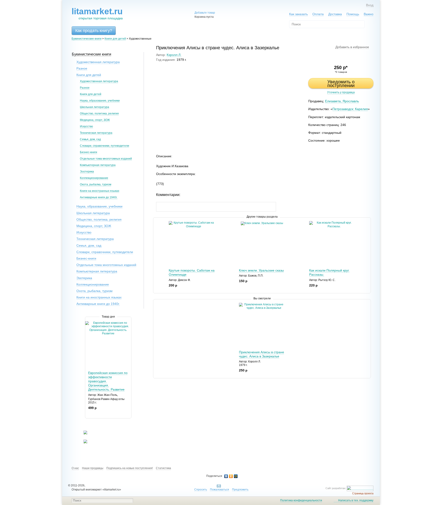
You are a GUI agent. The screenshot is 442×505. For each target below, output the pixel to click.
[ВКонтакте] (226, 476)
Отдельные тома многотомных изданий (106, 158)
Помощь (352, 14)
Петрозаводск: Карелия (350, 109)
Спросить (200, 489)
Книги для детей (115, 38)
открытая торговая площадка (97, 13)
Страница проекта (362, 493)
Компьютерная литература (98, 165)
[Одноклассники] (231, 476)
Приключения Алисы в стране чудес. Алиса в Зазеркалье (261, 354)
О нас (75, 468)
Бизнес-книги (88, 152)
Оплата (318, 14)
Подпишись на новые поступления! (129, 468)
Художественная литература (98, 62)
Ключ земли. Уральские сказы (261, 270)
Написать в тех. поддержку (355, 500)
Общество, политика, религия (99, 113)
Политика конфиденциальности (301, 500)
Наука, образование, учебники (100, 100)
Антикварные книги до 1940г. (98, 197)
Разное (81, 68)
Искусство (86, 126)
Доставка (335, 14)
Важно (368, 14)
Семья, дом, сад (90, 139)
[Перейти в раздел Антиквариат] (82, 442)
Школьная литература (94, 107)
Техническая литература (96, 132)
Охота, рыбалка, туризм (95, 184)
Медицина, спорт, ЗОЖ (95, 120)
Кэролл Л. (174, 55)
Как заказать (298, 14)
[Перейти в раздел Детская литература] (82, 433)
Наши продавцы (92, 468)
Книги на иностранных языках (99, 191)
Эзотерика (87, 171)
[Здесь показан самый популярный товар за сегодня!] (88, 323)
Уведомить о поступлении (341, 83)
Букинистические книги (87, 38)
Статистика (163, 468)
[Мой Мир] (235, 476)
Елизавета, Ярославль (342, 101)
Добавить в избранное (352, 47)
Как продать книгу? (93, 30)
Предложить (240, 489)
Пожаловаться (219, 489)
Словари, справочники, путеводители (104, 145)
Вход (369, 5)
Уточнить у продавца (341, 92)
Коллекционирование (94, 178)
